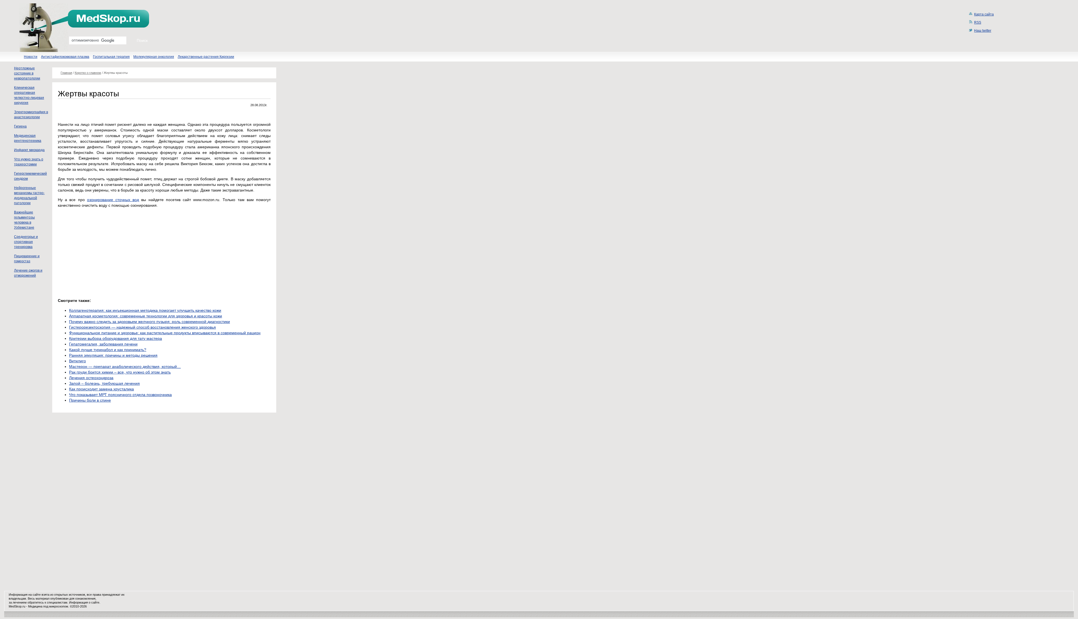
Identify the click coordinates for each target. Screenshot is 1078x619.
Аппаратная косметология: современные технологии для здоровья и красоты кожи (145, 316)
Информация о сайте (84, 602)
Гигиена (20, 126)
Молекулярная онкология (153, 57)
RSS (977, 22)
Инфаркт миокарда (29, 150)
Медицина (35, 606)
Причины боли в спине (90, 400)
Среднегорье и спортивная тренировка (26, 242)
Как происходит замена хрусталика (101, 389)
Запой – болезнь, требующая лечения (104, 383)
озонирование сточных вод (113, 199)
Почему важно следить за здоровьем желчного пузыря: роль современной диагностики (149, 321)
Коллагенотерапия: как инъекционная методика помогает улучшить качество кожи (145, 310)
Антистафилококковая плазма (65, 57)
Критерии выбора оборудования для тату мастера (115, 338)
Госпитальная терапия (111, 57)
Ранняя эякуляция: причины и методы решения (113, 355)
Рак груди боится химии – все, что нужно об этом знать (120, 372)
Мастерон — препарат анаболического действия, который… (125, 366)
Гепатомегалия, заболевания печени (103, 344)
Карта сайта (984, 14)
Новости (30, 57)
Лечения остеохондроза (91, 378)
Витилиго (77, 361)
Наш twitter (982, 31)
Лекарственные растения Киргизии (206, 57)
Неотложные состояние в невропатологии (27, 73)
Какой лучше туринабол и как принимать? (107, 349)
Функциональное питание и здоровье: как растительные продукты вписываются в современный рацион (165, 333)
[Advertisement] (105, 251)
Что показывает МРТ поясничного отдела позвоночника (120, 394)
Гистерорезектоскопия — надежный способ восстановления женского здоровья (142, 327)
